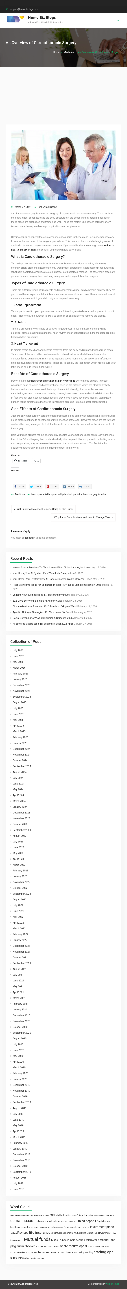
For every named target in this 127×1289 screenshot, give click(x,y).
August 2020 (19, 1038)
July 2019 (18, 1113)
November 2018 (21, 1160)
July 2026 (18, 650)
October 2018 (20, 1166)
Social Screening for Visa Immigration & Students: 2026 (43, 618)
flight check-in (103, 1221)
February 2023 (20, 870)
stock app (105, 1246)
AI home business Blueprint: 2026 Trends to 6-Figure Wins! (45, 606)
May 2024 (18, 789)
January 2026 (20, 679)
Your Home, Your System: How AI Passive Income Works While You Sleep (52, 579)
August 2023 (19, 835)
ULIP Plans (20, 1258)
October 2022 (20, 887)
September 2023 (22, 830)
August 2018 (19, 1177)
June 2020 (18, 1050)
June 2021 (18, 980)
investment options (79, 1227)
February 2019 (20, 1142)
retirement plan (41, 1247)
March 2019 (19, 1137)
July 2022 (18, 905)
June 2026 (18, 656)
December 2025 (21, 685)
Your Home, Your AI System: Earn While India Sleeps (41, 573)
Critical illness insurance (88, 1215)
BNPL (53, 1215)
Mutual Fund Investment (98, 1233)
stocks (34, 1252)
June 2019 (18, 1119)
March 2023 (19, 864)
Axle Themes (112, 1284)
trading (89, 1252)
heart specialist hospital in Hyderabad (53, 380)
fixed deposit (87, 1221)
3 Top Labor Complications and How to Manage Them (82, 517)
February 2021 (20, 1003)
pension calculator (86, 1239)
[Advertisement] (63, 90)
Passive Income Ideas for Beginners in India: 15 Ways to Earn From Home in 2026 (57, 584)
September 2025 (22, 696)
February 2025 (20, 737)
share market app (72, 1246)
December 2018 (21, 1154)
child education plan (66, 1215)
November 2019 (21, 1090)
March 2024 (19, 801)
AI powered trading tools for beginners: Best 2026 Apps (43, 623)
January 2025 (20, 743)
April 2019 (18, 1131)
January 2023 (20, 876)
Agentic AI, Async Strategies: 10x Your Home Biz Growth (43, 612)
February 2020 (20, 1073)
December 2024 (21, 748)
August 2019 (19, 1108)
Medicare (20, 494)
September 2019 (22, 1102)
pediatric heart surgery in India (89, 494)
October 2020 (20, 1027)
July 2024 (18, 777)
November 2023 (21, 818)
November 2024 (21, 754)
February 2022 (20, 934)
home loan (32, 1227)
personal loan (106, 1240)
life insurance (39, 1232)
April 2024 (18, 795)
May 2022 (18, 916)
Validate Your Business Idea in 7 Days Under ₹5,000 (41, 594)
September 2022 (22, 893)
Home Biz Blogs (42, 17)
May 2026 (18, 661)
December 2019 (21, 1084)
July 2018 (18, 1183)
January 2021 (20, 1009)
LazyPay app (19, 1232)
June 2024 (18, 783)
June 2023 (18, 847)
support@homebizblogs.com (24, 9)
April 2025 (18, 725)
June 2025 (18, 714)
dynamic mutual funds (69, 1221)
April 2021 (18, 992)
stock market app (20, 1252)
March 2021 (19, 998)
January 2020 (20, 1079)
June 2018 (18, 1189)
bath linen (29, 1216)
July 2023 (18, 841)
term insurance (48, 1252)
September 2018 (22, 1171)
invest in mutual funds (59, 1227)
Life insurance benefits (62, 1233)
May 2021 (18, 986)
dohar (57, 1221)
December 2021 (21, 945)
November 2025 (21, 690)
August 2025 (19, 702)
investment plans (102, 1227)
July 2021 (18, 974)
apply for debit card (17, 1216)
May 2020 (18, 1056)
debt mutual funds (107, 1216)
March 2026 (19, 667)
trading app (104, 1252)
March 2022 (19, 928)
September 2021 (22, 963)
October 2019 (20, 1096)
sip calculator (95, 1247)
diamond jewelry (45, 1221)
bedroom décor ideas (41, 1216)
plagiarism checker (22, 1246)
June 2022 (18, 911)
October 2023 (20, 824)
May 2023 (18, 853)
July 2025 (18, 708)
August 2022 (19, 899)
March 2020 (19, 1067)
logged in (30, 537)
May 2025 (18, 719)
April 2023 (18, 859)
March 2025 (19, 731)
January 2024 (20, 806)
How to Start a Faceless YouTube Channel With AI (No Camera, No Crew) (51, 567)
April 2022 (18, 922)
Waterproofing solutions (35, 1258)
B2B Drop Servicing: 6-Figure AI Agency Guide (37, 600)
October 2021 (20, 957)
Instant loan (43, 1227)
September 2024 (22, 766)
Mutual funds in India (63, 1239)
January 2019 (20, 1148)
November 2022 (21, 882)
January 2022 (20, 940)
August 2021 (19, 969)
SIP (87, 1246)
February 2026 (20, 673)
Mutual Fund (80, 1233)
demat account (23, 1220)
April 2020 (18, 1061)
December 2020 (21, 1015)
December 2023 (21, 812)
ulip (12, 1258)
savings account (53, 1247)
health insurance (18, 1227)
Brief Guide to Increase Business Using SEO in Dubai (44, 509)
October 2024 (20, 760)
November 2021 (21, 951)
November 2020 (21, 1021)
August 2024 (19, 772)
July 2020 (18, 1044)
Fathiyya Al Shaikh (47, 207)
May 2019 (18, 1125)
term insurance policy (72, 1252)
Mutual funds (37, 1239)
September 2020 (22, 1032)
